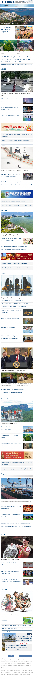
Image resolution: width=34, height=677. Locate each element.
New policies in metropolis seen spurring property (14, 246)
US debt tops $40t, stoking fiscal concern (11, 392)
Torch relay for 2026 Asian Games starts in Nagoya (11, 564)
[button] (2, 16)
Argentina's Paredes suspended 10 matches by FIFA (10, 572)
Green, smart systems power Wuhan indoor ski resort (14, 170)
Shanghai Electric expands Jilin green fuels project (14, 249)
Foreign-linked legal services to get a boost (12, 182)
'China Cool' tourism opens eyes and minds (12, 628)
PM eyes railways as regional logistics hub (16, 645)
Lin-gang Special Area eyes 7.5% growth (11, 235)
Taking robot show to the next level (10, 115)
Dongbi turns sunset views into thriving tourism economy (15, 23)
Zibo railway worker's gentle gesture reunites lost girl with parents (10, 175)
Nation (2, 56)
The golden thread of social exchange (10, 298)
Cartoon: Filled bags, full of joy (9, 614)
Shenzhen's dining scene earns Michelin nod (11, 445)
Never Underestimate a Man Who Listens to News (9, 108)
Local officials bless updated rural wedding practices (14, 303)
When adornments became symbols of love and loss (11, 311)
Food (8, 399)
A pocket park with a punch (8, 327)
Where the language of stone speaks (10, 318)
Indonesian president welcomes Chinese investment (19, 64)
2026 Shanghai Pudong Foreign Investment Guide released (16, 526)
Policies (3, 59)
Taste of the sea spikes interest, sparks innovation (13, 306)
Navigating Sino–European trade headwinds (12, 389)
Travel (3, 399)
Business (4, 210)
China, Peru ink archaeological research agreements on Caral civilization (11, 337)
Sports (3, 535)
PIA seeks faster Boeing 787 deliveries (15, 649)
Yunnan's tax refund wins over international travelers (15, 140)
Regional (4, 474)
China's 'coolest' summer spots (9, 423)
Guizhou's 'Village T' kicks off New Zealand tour (10, 515)
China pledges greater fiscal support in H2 (6, 29)
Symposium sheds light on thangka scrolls (12, 300)
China (3, 146)
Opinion (3, 62)
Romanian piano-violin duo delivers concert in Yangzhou (15, 523)
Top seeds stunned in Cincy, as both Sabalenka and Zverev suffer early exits (11, 580)
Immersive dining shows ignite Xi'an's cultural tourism (11, 507)
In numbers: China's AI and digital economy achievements (16, 205)
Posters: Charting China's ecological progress (13, 201)
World (2, 64)
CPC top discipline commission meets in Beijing (18, 56)
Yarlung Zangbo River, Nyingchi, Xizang (9, 436)
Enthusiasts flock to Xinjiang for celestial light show (11, 100)
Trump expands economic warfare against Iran (13, 370)
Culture (3, 273)
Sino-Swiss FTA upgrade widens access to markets (20, 59)
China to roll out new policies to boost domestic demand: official (11, 239)
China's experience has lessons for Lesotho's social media (16, 625)
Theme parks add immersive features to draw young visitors (11, 428)
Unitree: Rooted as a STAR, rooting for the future (14, 263)
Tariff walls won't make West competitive (17, 62)
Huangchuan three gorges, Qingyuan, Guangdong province (16, 468)
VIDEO (3, 69)
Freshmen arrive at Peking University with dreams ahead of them (16, 186)
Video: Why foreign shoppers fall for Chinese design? (15, 268)
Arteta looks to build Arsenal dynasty (10, 559)
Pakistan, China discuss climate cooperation (16, 647)
